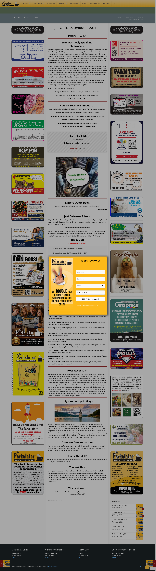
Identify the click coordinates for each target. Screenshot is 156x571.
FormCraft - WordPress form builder (87, 305)
